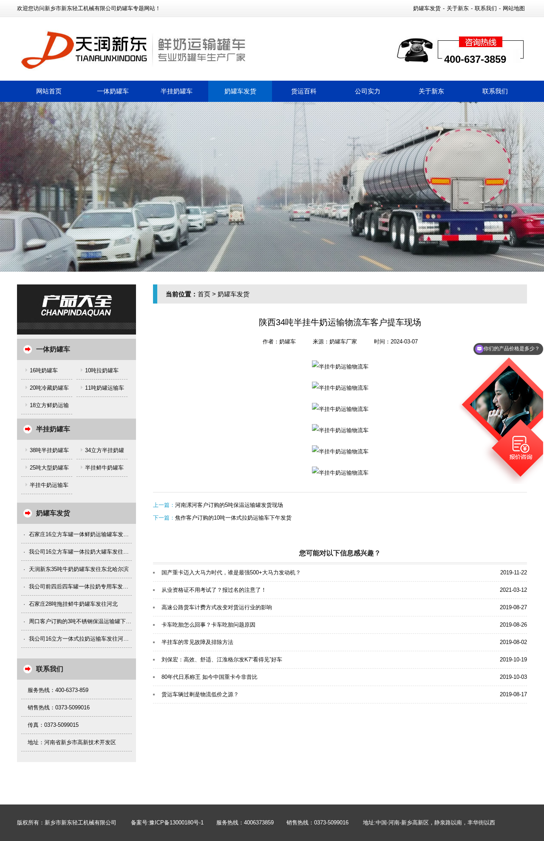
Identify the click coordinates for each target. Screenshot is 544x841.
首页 (204, 294)
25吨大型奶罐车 (49, 467)
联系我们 (486, 8)
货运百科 (304, 91)
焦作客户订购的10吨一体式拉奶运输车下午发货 (233, 518)
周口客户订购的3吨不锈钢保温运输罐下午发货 (85, 621)
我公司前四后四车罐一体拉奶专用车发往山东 (84, 586)
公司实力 (367, 91)
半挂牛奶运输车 (49, 485)
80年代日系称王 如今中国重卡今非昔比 (210, 677)
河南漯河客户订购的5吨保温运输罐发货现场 (229, 505)
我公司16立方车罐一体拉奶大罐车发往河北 (81, 551)
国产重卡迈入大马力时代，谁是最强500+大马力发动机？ (231, 572)
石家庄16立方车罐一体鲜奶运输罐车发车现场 (84, 534)
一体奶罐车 (113, 91)
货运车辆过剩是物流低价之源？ (200, 694)
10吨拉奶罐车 (102, 370)
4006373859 (259, 822)
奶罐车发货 (427, 8)
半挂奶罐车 (177, 91)
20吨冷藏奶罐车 (49, 388)
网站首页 (49, 91)
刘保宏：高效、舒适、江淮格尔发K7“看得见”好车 (222, 659)
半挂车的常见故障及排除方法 (197, 642)
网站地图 (514, 8)
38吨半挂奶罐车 (49, 450)
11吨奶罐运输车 (104, 388)
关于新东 (458, 8)
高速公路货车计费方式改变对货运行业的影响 (217, 607)
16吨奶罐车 (44, 370)
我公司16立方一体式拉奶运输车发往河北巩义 (84, 639)
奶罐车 (287, 341)
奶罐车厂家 (343, 341)
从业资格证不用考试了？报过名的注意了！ (214, 590)
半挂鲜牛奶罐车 (104, 467)
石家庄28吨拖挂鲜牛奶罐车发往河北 (73, 604)
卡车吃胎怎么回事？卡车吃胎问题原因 (208, 625)
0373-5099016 (331, 822)
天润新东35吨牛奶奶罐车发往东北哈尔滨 (79, 569)
